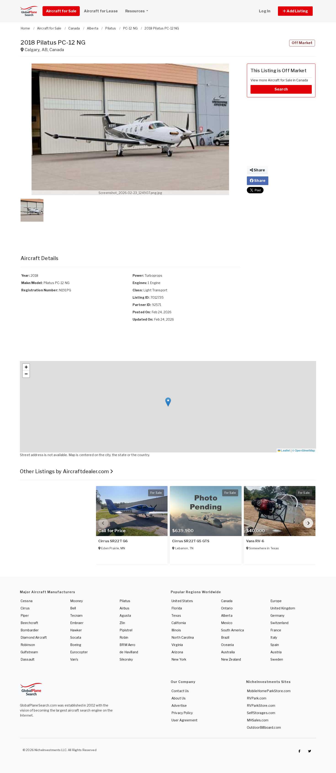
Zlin (122, 623)
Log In (264, 11)
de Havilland (129, 652)
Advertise (179, 705)
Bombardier (30, 630)
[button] (295, 11)
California (178, 623)
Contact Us (180, 691)
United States (182, 601)
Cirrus (25, 608)
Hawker (76, 630)
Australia (228, 652)
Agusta (125, 615)
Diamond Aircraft (34, 637)
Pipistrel (126, 630)
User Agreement (184, 720)
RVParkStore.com (261, 705)
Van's (74, 659)
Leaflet (285, 450)
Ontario (227, 608)
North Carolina (182, 637)
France (275, 630)
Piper (25, 615)
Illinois (176, 630)
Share (259, 170)
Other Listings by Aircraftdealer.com (65, 471)
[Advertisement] (130, 233)
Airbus (124, 608)
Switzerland (279, 623)
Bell (73, 608)
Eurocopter (79, 652)
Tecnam (76, 615)
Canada (227, 601)
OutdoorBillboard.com (264, 727)
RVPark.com (256, 698)
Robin (124, 637)
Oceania (227, 645)
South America (232, 630)
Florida (176, 608)
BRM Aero (127, 645)
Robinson (28, 645)
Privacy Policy (182, 713)
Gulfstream (29, 652)
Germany (277, 615)
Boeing (75, 645)
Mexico (227, 623)
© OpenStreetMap (303, 450)
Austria (276, 652)
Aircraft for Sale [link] (61, 11)
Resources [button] (135, 11)
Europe (276, 601)
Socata (75, 637)
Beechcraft (29, 623)
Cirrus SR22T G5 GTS (190, 541)
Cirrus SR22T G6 (113, 541)
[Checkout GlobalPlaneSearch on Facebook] (299, 751)
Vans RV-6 (255, 541)
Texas (176, 615)
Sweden (276, 659)
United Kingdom (282, 608)
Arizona (177, 652)
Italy (273, 637)
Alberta (226, 615)
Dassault (28, 659)
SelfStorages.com (261, 713)
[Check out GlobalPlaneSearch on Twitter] (309, 751)
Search (281, 89)
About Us (178, 698)
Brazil (225, 637)
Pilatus (125, 601)
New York (178, 659)
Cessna (26, 601)
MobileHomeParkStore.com (269, 691)
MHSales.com (258, 720)
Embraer (76, 623)
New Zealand (231, 659)
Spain (274, 645)
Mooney (76, 601)
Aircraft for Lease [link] (101, 11)
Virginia (177, 645)
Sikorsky (126, 659)
